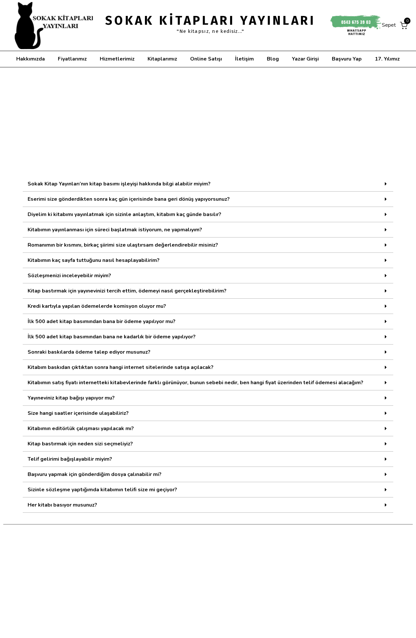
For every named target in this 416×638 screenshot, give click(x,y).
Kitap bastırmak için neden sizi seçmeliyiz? (80, 443)
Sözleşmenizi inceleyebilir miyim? (69, 275)
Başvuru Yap (347, 58)
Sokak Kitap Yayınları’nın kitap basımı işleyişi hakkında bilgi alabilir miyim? (119, 183)
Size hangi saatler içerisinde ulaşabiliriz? (78, 413)
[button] (208, 184)
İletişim (244, 58)
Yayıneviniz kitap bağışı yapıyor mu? (71, 397)
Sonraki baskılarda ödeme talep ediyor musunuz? (89, 352)
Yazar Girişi (305, 58)
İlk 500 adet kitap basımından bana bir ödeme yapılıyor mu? (102, 321)
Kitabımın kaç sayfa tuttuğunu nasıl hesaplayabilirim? (94, 260)
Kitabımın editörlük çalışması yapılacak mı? (81, 428)
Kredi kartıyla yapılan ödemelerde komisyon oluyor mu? (97, 306)
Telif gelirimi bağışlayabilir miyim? (70, 459)
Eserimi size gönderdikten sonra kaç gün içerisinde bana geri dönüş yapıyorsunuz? (129, 199)
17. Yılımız (387, 58)
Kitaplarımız (162, 58)
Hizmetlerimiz (117, 58)
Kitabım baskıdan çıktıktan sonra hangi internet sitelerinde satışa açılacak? (121, 367)
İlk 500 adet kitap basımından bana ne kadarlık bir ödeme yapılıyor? (112, 336)
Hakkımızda (30, 58)
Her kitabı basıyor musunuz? (62, 505)
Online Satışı (206, 58)
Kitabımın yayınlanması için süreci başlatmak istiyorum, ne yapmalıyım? (115, 229)
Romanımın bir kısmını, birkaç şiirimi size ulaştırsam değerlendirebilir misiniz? (123, 245)
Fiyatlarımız (72, 58)
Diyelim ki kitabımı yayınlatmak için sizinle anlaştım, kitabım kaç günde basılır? (124, 214)
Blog (273, 58)
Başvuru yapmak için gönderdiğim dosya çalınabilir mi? (95, 474)
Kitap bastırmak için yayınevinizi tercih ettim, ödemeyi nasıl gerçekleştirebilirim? (127, 290)
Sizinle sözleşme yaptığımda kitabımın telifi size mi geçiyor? (102, 489)
